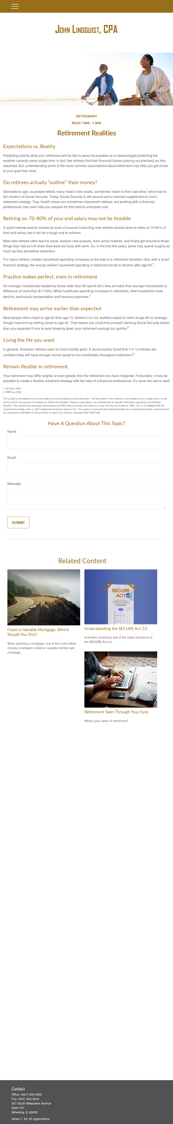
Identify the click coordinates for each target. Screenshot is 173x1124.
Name (11, 431)
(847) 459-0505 (31, 1094)
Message (14, 483)
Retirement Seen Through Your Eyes (116, 712)
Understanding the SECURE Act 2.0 (115, 629)
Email (11, 457)
